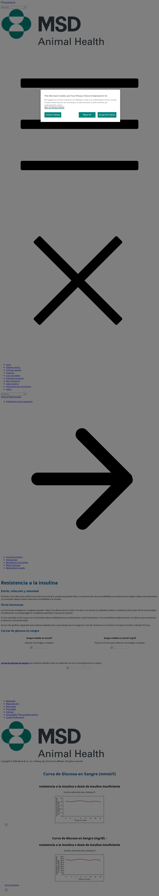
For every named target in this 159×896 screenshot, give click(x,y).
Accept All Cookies (107, 115)
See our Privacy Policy (54, 108)
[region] (80, 106)
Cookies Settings (53, 115)
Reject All (87, 115)
